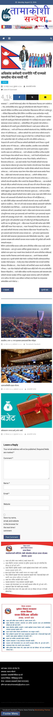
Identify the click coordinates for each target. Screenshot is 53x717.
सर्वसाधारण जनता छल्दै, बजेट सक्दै (12, 430)
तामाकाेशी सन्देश (31, 86)
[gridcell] (26, 676)
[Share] (19, 97)
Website (7, 504)
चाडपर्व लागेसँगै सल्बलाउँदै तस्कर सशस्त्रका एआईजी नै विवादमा (9, 290)
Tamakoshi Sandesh (33, 344)
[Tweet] (32, 97)
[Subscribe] (45, 97)
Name (7, 483)
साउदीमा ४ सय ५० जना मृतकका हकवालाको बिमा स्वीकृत (18, 341)
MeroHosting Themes (42, 710)
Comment (8, 458)
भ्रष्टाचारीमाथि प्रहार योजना (10, 385)
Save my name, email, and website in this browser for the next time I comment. (11, 524)
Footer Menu (10, 713)
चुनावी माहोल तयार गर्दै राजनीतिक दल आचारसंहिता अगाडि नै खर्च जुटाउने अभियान (46, 290)
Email (6, 494)
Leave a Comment (10, 90)
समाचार (5, 82)
